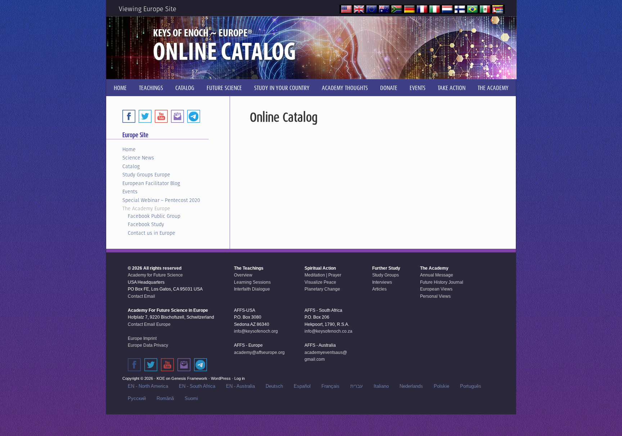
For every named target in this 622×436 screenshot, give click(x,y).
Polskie (441, 386)
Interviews (382, 282)
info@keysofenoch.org (256, 331)
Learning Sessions (252, 282)
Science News (138, 157)
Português (470, 386)
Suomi (191, 398)
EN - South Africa (197, 386)
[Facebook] (128, 116)
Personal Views (435, 296)
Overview (243, 275)
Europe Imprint (142, 338)
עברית (356, 386)
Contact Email (141, 296)
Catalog (131, 166)
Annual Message (436, 275)
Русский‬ (137, 398)
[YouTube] (161, 116)
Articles (379, 289)
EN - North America (148, 386)
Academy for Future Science (155, 275)
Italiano (381, 386)
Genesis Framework (189, 378)
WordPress (221, 378)
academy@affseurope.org (259, 352)
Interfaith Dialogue (252, 289)
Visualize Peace (320, 282)
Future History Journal (441, 282)
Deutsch (274, 386)
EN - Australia (240, 386)
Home (129, 149)
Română (165, 398)
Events (130, 191)
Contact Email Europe (149, 324)
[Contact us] (177, 116)
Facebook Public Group (154, 216)
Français (330, 386)
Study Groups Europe (146, 174)
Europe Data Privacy (148, 345)
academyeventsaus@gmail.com (326, 356)
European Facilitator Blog (151, 183)
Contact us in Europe (151, 233)
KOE (161, 378)
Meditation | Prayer (323, 275)
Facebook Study (146, 224)
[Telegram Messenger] (193, 116)
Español (302, 386)
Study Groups (385, 275)
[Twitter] (145, 116)
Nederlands (411, 386)
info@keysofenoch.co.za (328, 331)
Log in (239, 378)
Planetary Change (322, 289)
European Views (436, 289)
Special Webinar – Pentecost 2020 (161, 200)
